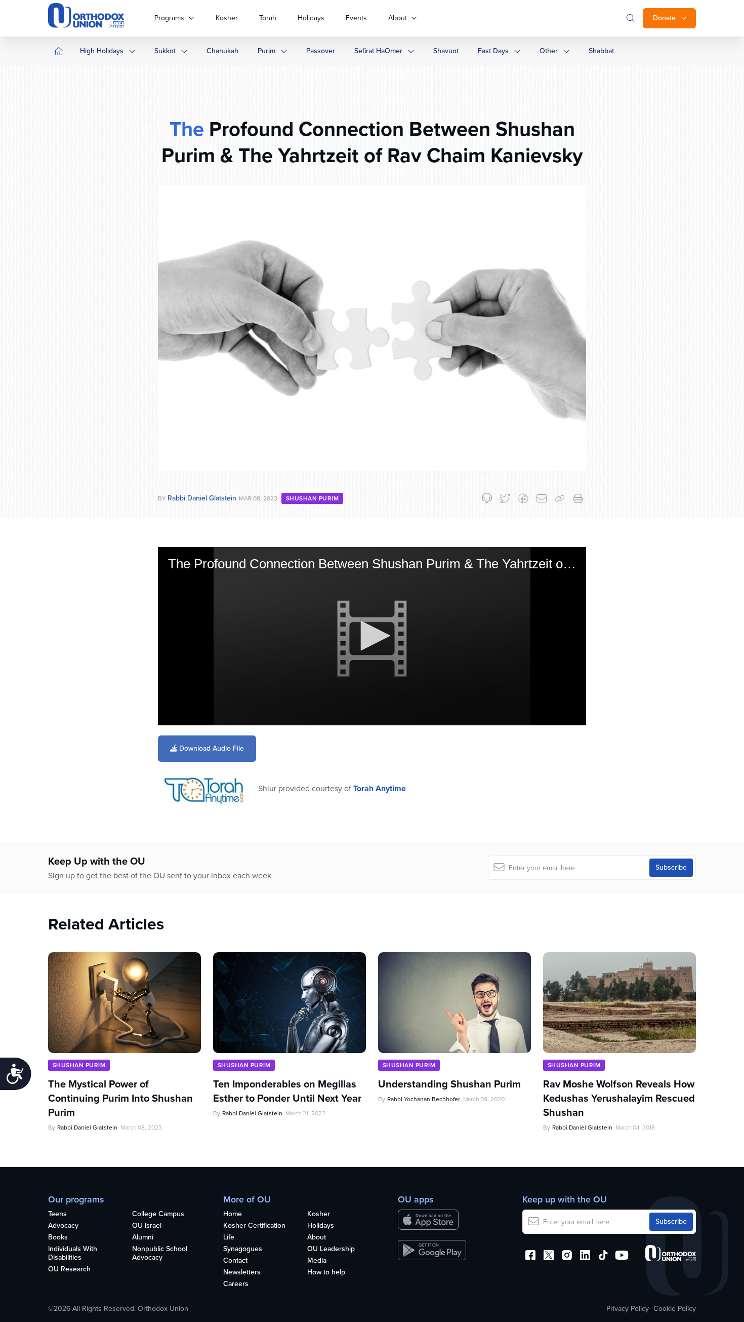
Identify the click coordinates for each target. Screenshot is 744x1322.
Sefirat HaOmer (378, 51)
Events (356, 18)
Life (228, 1237)
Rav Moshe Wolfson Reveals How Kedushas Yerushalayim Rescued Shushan (619, 1098)
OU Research (69, 1269)
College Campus (158, 1214)
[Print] (578, 498)
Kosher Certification (254, 1226)
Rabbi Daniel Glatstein (202, 498)
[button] (372, 635)
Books (58, 1237)
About (397, 18)
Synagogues (242, 1249)
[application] (372, 636)
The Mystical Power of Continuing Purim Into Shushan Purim (120, 1098)
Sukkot (165, 51)
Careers (236, 1284)
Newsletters (242, 1272)
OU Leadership (331, 1249)
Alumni (142, 1237)
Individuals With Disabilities (72, 1254)
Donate (664, 18)
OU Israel (146, 1226)
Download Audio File (210, 748)
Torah (267, 18)
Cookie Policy (674, 1309)
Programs (169, 18)
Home (232, 1214)
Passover (320, 51)
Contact (235, 1261)
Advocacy (63, 1226)
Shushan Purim (312, 498)
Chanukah (222, 51)
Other (549, 51)
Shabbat (601, 51)
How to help (326, 1272)
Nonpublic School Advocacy (159, 1254)
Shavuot (446, 51)
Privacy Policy (627, 1309)
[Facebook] (523, 498)
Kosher (227, 18)
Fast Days (493, 51)
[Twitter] (505, 498)
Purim (266, 51)
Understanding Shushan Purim (449, 1084)
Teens (57, 1214)
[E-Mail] (541, 498)
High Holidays (101, 51)
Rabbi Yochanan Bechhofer (423, 1099)
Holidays (311, 18)
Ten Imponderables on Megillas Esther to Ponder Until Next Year (287, 1091)
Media (316, 1261)
